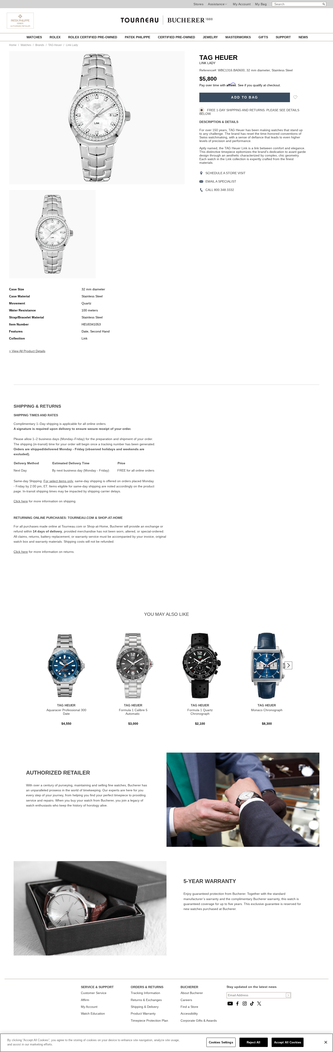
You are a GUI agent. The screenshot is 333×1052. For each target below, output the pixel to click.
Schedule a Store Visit (225, 173)
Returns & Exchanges (146, 1000)
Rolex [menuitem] (55, 37)
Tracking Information (145, 993)
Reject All (253, 1042)
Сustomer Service (93, 993)
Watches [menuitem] (35, 37)
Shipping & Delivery (145, 1007)
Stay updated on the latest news (252, 987)
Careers (186, 1000)
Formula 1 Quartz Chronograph (200, 711)
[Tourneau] (166, 18)
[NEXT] (288, 665)
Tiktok (252, 1003)
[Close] (326, 1042)
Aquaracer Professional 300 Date (66, 711)
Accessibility (189, 1013)
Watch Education (93, 1013)
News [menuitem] (303, 37)
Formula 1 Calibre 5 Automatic (133, 711)
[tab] (90, 406)
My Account (242, 4)
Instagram (245, 1003)
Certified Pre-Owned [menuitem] (177, 37)
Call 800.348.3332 (219, 190)
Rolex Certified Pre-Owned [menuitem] (93, 37)
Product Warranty (143, 1013)
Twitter (259, 1003)
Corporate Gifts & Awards (199, 1020)
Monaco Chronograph (266, 710)
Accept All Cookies (287, 1042)
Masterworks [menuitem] (238, 37)
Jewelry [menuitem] (211, 37)
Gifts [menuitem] (263, 37)
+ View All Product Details (27, 351)
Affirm (85, 1000)
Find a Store (189, 1007)
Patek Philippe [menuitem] (138, 37)
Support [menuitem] (284, 37)
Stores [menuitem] (198, 4)
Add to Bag (244, 97)
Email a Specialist (220, 181)
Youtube (230, 1003)
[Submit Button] (288, 995)
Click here (21, 501)
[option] (52, 234)
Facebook (237, 1003)
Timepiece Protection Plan (149, 1020)
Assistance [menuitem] (216, 4)
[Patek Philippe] (20, 27)
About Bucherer (192, 993)
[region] (166, 1042)
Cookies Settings (221, 1042)
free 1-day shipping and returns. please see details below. (249, 112)
